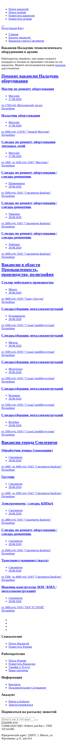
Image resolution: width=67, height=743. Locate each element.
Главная (13, 34)
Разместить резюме (20, 18)
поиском (60, 65)
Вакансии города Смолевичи (26, 40)
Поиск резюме (17, 12)
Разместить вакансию (22, 15)
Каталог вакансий (20, 37)
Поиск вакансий (19, 9)
